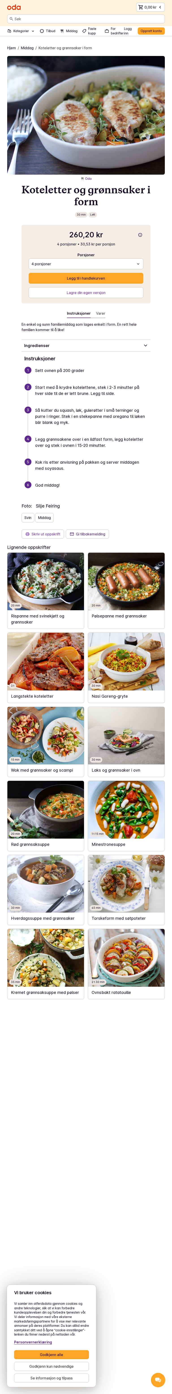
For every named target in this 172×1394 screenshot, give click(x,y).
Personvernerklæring (33, 1342)
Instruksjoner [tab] (79, 313)
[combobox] (89, 19)
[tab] (100, 314)
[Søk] (11, 19)
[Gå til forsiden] (14, 7)
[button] (88, 375)
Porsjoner (86, 255)
